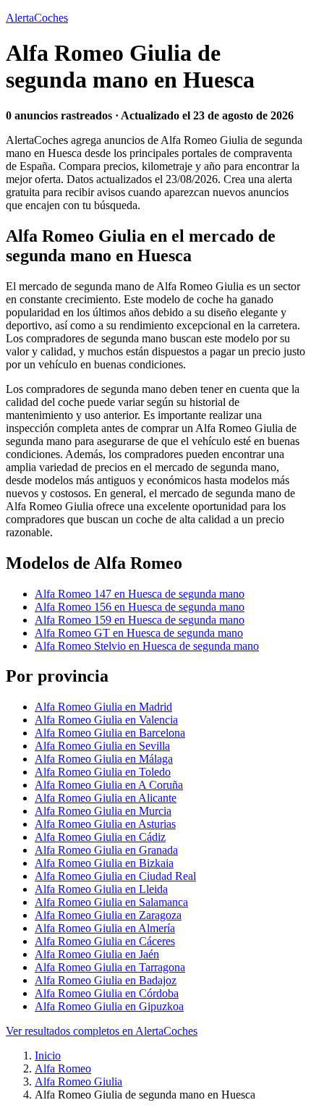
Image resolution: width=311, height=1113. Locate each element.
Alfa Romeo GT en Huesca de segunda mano (139, 633)
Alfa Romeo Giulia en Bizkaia (104, 863)
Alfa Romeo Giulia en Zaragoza (108, 915)
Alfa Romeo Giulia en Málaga (104, 759)
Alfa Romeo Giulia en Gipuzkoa (109, 1006)
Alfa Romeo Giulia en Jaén (97, 954)
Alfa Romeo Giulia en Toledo (103, 772)
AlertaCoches (37, 18)
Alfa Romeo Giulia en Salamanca (111, 902)
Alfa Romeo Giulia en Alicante (105, 798)
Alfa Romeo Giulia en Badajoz (105, 980)
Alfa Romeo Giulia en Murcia (103, 811)
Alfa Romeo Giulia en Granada (106, 850)
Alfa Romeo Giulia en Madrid (103, 707)
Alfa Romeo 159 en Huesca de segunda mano (139, 620)
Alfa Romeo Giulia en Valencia (106, 720)
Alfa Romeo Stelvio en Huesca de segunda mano (147, 646)
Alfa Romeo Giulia (78, 1081)
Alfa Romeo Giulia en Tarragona (110, 967)
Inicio (48, 1055)
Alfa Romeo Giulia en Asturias (105, 824)
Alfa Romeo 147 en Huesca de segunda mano (139, 594)
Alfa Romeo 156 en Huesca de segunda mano (139, 607)
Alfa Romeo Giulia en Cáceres (105, 941)
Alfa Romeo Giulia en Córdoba (107, 993)
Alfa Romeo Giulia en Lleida (101, 889)
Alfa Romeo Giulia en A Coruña (109, 785)
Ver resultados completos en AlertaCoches (101, 1031)
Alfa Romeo (63, 1068)
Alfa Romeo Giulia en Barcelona (110, 733)
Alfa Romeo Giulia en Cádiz (100, 837)
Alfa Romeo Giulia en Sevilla (102, 746)
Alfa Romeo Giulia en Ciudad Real (115, 876)
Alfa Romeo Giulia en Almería (105, 928)
